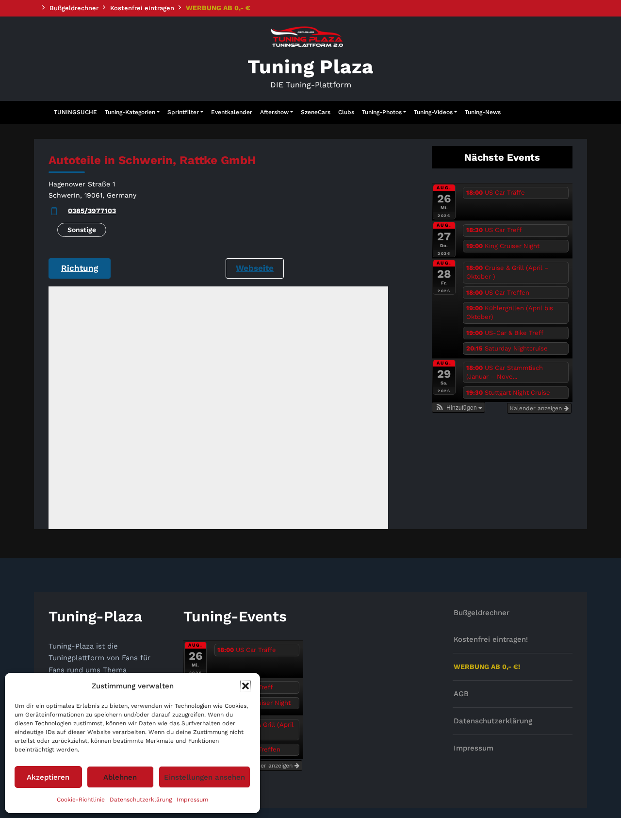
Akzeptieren (48, 777)
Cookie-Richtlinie (81, 799)
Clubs (346, 112)
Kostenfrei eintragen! (491, 639)
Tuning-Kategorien (130, 112)
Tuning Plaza (310, 66)
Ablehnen (120, 777)
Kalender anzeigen (537, 408)
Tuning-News (483, 112)
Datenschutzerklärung (141, 799)
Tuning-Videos (433, 112)
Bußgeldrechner (73, 8)
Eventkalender (231, 112)
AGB (461, 693)
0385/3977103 (92, 211)
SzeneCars (315, 112)
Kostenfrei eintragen (142, 8)
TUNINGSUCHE (75, 112)
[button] (245, 686)
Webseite (255, 268)
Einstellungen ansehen (204, 777)
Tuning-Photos (382, 112)
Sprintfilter (183, 112)
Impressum (192, 799)
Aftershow (274, 112)
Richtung (79, 268)
